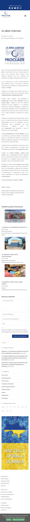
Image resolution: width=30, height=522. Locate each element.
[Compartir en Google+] (10, 407)
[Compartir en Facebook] (7, 407)
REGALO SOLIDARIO (6, 507)
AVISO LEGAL (4, 489)
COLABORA (4, 503)
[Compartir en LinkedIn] (18, 407)
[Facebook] (9, 8)
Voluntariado (5, 398)
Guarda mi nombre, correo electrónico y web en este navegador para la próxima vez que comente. (15, 331)
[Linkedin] (17, 8)
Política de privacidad (18, 519)
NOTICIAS (3, 485)
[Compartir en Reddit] (3, 410)
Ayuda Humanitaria (6, 378)
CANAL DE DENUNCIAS (6, 499)
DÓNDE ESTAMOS (5, 481)
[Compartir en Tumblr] (7, 410)
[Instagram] (20, 8)
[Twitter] (12, 8)
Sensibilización (5, 395)
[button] (25, 15)
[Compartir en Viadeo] (10, 410)
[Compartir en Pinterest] (14, 407)
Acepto (9, 519)
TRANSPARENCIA (5, 496)
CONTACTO (4, 510)
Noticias (21, 38)
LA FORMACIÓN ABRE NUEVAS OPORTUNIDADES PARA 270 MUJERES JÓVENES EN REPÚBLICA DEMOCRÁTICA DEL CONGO (15, 358)
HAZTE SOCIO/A (5, 505)
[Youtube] (15, 8)
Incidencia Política (6, 389)
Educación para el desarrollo (8, 386)
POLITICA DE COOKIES (6, 492)
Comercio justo (5, 381)
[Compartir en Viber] (22, 407)
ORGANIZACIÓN (5, 483)
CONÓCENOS (4, 476)
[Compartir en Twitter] (3, 407)
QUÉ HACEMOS (4, 478)
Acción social (5, 375)
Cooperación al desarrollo (8, 384)
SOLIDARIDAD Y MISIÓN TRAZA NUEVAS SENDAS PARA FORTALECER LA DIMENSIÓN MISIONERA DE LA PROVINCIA (14, 364)
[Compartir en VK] (26, 407)
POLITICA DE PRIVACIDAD (7, 494)
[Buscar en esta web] (15, 342)
